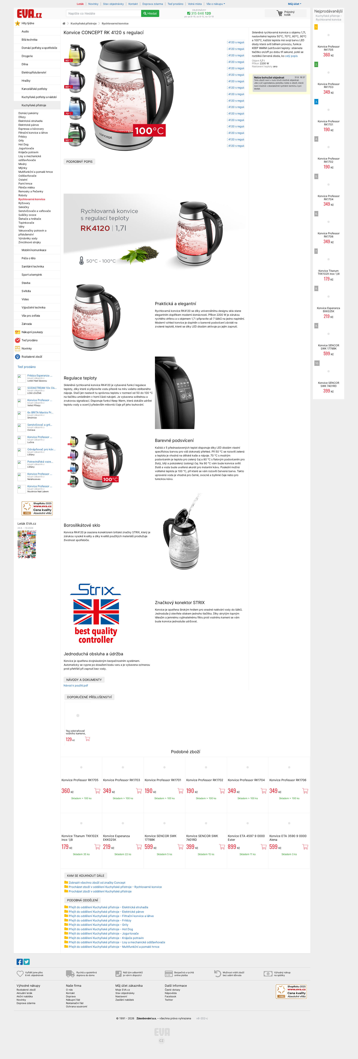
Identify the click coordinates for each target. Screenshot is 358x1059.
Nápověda (171, 993)
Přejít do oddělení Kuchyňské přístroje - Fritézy (100, 920)
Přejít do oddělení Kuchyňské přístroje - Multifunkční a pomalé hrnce (114, 946)
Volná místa (195, 3)
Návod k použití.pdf (76, 685)
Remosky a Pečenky (30, 191)
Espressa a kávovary (31, 128)
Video (25, 299)
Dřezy (22, 117)
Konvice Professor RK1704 (246, 780)
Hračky (26, 80)
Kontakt (133, 3)
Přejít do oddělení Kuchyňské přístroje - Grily (98, 924)
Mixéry (22, 164)
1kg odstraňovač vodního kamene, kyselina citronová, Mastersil (76, 734)
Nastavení (121, 996)
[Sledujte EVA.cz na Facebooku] (20, 962)
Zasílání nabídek (124, 1000)
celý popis (291, 55)
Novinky (93, 3)
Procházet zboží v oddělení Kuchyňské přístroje (100, 891)
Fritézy (22, 136)
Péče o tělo (29, 258)
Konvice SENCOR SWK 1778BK (328, 347)
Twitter (169, 1000)
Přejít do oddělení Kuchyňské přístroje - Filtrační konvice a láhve (111, 916)
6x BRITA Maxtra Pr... (40, 412)
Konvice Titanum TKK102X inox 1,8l (329, 272)
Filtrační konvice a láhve (33, 132)
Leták (80, 3)
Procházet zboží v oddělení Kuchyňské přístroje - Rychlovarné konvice (115, 887)
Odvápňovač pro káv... (41, 449)
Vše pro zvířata (31, 315)
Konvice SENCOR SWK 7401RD (328, 384)
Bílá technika (29, 39)
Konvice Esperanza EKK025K (328, 309)
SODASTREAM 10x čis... (42, 387)
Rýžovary (24, 203)
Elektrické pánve (28, 124)
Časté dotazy (172, 990)
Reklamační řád (74, 1003)
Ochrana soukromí (76, 1006)
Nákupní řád (73, 1000)
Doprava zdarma (152, 3)
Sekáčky (23, 207)
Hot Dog (23, 144)
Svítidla (26, 291)
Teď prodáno (175, 3)
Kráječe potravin (28, 152)
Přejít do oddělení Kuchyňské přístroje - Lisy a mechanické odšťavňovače (117, 942)
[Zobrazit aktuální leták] (27, 544)
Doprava (71, 996)
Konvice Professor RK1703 (121, 780)
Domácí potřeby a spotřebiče (39, 48)
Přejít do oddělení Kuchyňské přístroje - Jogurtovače (104, 933)
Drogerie (27, 56)
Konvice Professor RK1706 (287, 780)
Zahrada (27, 324)
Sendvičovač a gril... (39, 424)
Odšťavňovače (27, 175)
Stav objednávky (113, 3)
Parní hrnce (25, 183)
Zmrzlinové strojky (29, 242)
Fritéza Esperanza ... (39, 375)
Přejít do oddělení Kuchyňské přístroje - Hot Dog (101, 929)
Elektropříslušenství (34, 72)
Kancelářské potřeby (34, 89)
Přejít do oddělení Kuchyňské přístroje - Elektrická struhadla (108, 907)
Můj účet (293, 3)
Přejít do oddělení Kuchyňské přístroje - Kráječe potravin (106, 938)
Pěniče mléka (26, 187)
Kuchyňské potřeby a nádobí (39, 97)
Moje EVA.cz (122, 990)
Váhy (21, 226)
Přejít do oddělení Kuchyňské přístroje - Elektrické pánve (106, 911)
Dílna (25, 64)
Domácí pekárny (28, 113)
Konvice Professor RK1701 (163, 780)
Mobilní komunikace (34, 250)
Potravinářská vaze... (40, 461)
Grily (21, 140)
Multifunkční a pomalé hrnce (35, 171)
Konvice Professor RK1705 (80, 780)
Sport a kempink (32, 274)
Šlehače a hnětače (29, 218)
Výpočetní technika (33, 307)
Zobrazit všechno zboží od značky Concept (97, 882)
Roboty (22, 195)
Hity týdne (28, 23)
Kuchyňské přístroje (34, 105)
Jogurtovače (26, 148)
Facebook (170, 996)
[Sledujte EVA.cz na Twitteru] (26, 962)
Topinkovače (26, 222)
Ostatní (22, 179)
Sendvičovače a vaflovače (34, 210)
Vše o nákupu (214, 3)
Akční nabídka (25, 996)
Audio (25, 31)
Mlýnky (22, 167)
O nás (69, 990)
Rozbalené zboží (32, 356)
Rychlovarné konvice (31, 199)
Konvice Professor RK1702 (204, 780)
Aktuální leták (24, 993)
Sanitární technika (33, 266)
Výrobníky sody (27, 238)
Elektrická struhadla (30, 120)
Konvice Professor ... (39, 400)
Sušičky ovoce (27, 214)
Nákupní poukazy (32, 332)
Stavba (26, 283)
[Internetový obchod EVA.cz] (38, 13)
